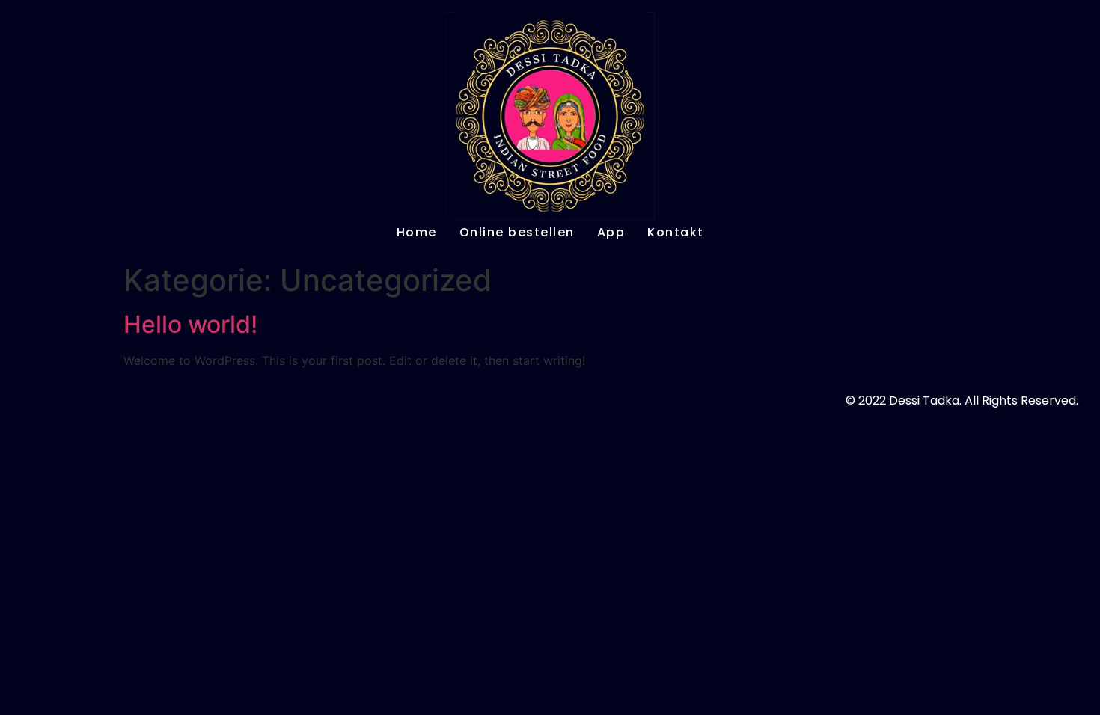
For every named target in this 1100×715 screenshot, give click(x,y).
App (611, 232)
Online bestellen (517, 232)
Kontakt (675, 232)
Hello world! (190, 324)
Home (417, 232)
